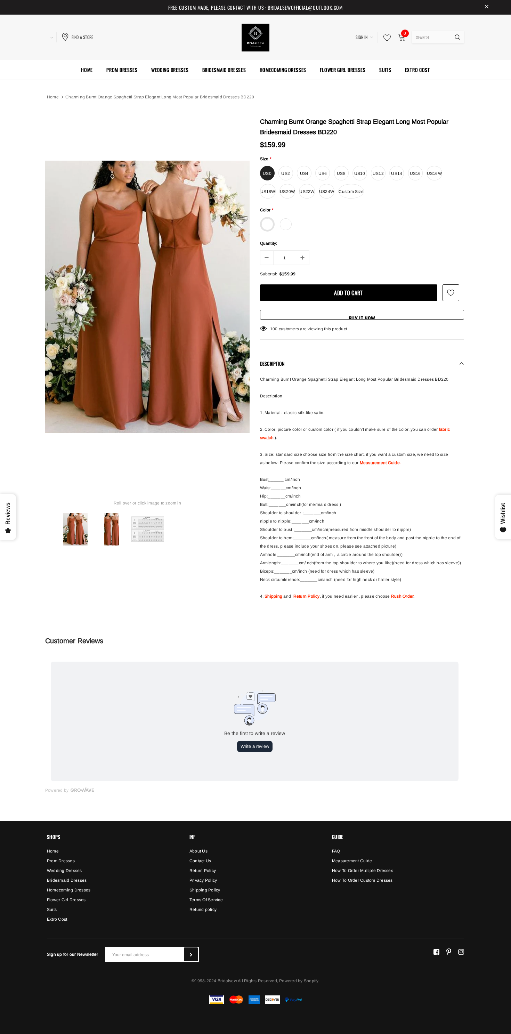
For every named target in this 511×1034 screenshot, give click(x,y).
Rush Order (402, 596)
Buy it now (362, 317)
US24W (326, 191)
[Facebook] (436, 951)
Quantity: (268, 243)
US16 (415, 173)
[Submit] (191, 954)
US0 (267, 173)
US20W (287, 191)
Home (53, 97)
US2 (285, 173)
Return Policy (306, 596)
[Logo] (255, 36)
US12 (378, 173)
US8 (341, 173)
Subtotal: (268, 274)
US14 (396, 173)
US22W (306, 191)
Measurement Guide (380, 462)
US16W (434, 173)
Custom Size (351, 191)
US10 (359, 173)
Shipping (273, 596)
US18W (267, 191)
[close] (486, 7)
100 (274, 328)
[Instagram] (461, 951)
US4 (304, 173)
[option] (147, 297)
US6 (322, 173)
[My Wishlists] (385, 37)
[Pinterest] (448, 951)
